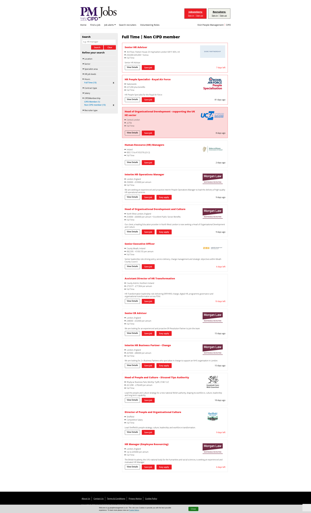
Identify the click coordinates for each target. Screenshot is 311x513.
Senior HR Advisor (136, 47)
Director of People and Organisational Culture (153, 412)
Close (193, 509)
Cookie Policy (151, 498)
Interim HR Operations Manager (144, 174)
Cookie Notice (134, 510)
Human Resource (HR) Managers (144, 144)
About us (86, 498)
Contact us (99, 498)
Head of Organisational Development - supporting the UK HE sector (160, 113)
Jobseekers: (196, 11)
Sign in (191, 15)
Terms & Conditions (116, 498)
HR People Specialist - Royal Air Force (148, 79)
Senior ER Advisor (136, 313)
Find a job (95, 25)
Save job (148, 67)
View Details (132, 67)
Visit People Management (210, 25)
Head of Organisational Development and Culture (155, 209)
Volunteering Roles (150, 25)
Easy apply (164, 197)
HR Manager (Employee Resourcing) (146, 444)
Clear (110, 47)
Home (83, 25)
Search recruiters (127, 25)
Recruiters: (219, 11)
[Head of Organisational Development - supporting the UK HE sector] (212, 116)
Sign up (199, 15)
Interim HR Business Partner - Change (148, 345)
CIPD (228, 25)
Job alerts (109, 25)
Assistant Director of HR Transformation (150, 278)
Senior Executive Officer (140, 243)
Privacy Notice (135, 498)
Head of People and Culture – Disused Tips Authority (157, 377)
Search (97, 47)
